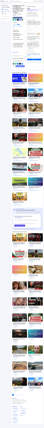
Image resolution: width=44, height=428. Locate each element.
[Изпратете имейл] (20, 20)
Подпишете (34, 59)
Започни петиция (40, 1)
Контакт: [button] (19, 1)
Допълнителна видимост (18, 26)
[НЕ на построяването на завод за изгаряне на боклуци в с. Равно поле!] (19, 125)
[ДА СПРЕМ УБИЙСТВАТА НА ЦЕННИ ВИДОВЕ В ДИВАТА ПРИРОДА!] (35, 81)
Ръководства (14, 406)
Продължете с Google (32, 12)
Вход (35, 1)
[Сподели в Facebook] (18, 64)
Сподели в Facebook (18, 17)
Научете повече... (5, 9)
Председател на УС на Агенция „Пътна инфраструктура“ (33, 48)
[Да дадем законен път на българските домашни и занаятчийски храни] (35, 110)
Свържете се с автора (17, 55)
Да (28, 57)
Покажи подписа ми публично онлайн (33, 41)
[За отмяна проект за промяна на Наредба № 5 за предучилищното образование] (19, 199)
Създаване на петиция (20, 225)
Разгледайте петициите (13, 1)
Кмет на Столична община (31, 51)
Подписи (16, 24)
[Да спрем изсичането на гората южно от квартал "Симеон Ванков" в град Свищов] (35, 140)
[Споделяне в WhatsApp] (13, 20)
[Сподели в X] (18, 20)
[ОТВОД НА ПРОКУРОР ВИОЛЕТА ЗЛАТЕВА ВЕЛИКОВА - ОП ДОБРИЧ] (19, 110)
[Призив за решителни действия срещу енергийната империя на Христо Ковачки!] (35, 184)
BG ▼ (8, 1)
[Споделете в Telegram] (16, 20)
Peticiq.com (3, 1)
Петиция (15, 22)
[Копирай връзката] (22, 20)
